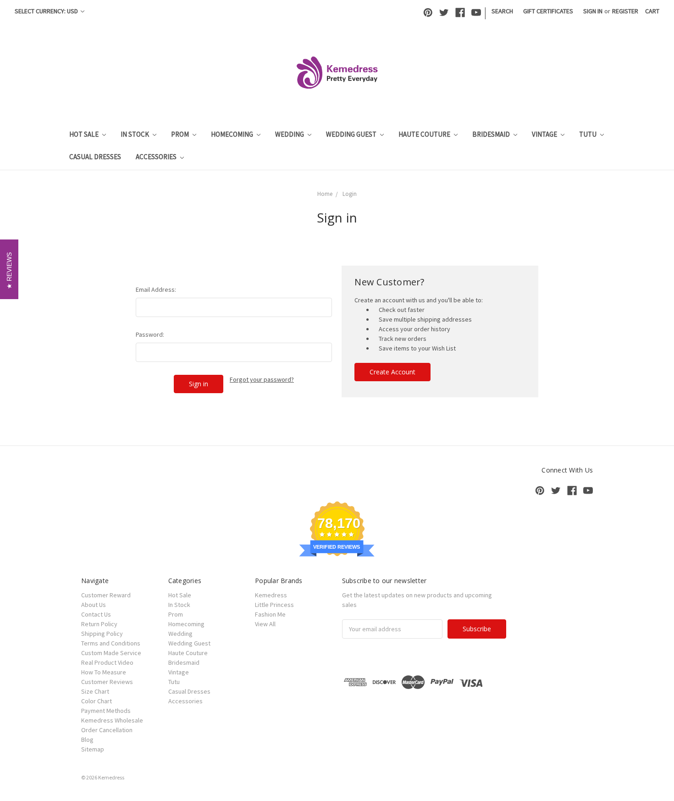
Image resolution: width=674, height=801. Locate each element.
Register (625, 11)
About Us (93, 605)
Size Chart (95, 691)
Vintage (545, 134)
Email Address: (156, 289)
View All (265, 624)
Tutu (588, 134)
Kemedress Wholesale (112, 720)
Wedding (290, 134)
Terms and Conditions (110, 643)
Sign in (592, 11)
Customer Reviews (107, 682)
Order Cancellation (107, 730)
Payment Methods (106, 710)
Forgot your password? (262, 379)
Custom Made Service (111, 653)
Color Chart (96, 701)
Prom (180, 134)
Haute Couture (425, 134)
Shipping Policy (102, 633)
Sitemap (92, 749)
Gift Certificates (548, 11)
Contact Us (96, 614)
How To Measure (103, 672)
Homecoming (232, 134)
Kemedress (271, 595)
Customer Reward (106, 595)
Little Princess (274, 605)
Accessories (157, 156)
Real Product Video (107, 662)
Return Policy (99, 624)
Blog (87, 739)
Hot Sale (84, 134)
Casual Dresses (95, 156)
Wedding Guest (352, 134)
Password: (150, 334)
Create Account (392, 371)
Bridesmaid (491, 134)
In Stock (135, 134)
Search (502, 11)
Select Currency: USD (47, 11)
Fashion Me (270, 614)
